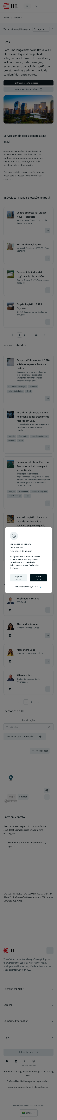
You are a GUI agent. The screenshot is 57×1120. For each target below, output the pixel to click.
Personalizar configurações (28, 586)
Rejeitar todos (18, 578)
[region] (28, 560)
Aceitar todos (39, 578)
